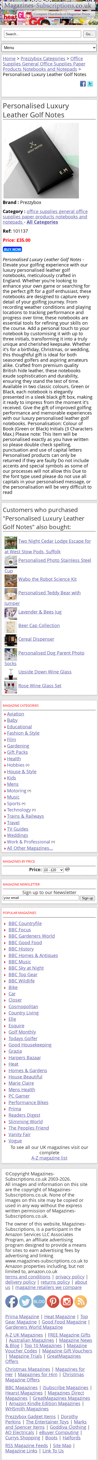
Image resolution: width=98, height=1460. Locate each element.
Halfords (72, 1438)
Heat (13, 1064)
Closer (15, 1000)
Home (9, 58)
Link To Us (53, 1451)
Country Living (24, 1013)
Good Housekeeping (30, 1045)
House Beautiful (25, 1077)
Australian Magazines (31, 1340)
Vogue (15, 1141)
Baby (12, 720)
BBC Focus (20, 930)
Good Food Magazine (64, 1322)
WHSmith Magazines (27, 1409)
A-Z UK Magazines (24, 1335)
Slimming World (26, 1121)
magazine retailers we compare (48, 1287)
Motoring (16, 791)
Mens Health (22, 1089)
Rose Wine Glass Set (39, 686)
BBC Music (20, 962)
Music (13, 797)
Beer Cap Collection (39, 625)
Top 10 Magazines (43, 1345)
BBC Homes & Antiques (33, 955)
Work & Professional (28, 842)
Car (12, 994)
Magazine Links (21, 1451)
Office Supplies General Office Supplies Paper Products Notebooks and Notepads (44, 63)
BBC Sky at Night (26, 968)
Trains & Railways (25, 816)
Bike (13, 987)
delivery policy (20, 1282)
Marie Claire (21, 1083)
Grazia (15, 1051)
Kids (11, 778)
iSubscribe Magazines (65, 1387)
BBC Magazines (21, 1387)
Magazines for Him (38, 1374)
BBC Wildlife (22, 981)
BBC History (21, 949)
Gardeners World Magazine (34, 1327)
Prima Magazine (22, 1316)
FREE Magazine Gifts (69, 1335)
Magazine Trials (25, 1356)
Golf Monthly (22, 1032)
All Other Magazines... (30, 848)
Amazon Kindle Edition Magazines (44, 1403)
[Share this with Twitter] (90, 85)
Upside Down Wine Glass (45, 672)
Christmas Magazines (27, 1369)
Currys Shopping (22, 1438)
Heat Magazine (59, 1316)
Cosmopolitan (23, 1006)
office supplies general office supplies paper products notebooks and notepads (45, 216)
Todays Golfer (23, 1038)
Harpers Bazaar (25, 1058)
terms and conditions (28, 1277)
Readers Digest (24, 1115)
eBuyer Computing (59, 1432)
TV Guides (17, 829)
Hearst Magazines (24, 1393)
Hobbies (16, 765)
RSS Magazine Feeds (26, 1445)
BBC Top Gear (23, 974)
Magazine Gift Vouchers (67, 1351)
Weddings (17, 835)
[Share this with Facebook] (83, 85)
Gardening (18, 746)
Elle (12, 1019)
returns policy (55, 1282)
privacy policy (70, 1277)
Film (11, 739)
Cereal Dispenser (36, 639)
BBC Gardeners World (32, 936)
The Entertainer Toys (47, 1422)
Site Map (62, 1445)
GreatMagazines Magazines (61, 1398)
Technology (19, 810)
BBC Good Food (25, 942)
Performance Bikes (28, 1102)
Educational (19, 727)
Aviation (15, 714)
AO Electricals (19, 1432)
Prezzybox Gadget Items (30, 1416)
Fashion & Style (23, 733)
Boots (51, 1438)
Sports (14, 803)
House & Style (21, 771)
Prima (15, 1109)
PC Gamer (19, 1096)
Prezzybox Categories (43, 58)
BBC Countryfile (25, 923)
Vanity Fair (20, 1134)
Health (14, 759)
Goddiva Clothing (68, 1427)
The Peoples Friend (29, 1128)
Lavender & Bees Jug (40, 612)
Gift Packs (17, 752)
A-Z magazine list (49, 1158)
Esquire (16, 1026)
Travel (13, 823)
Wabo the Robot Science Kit (47, 579)
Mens (13, 784)
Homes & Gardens (28, 1070)
